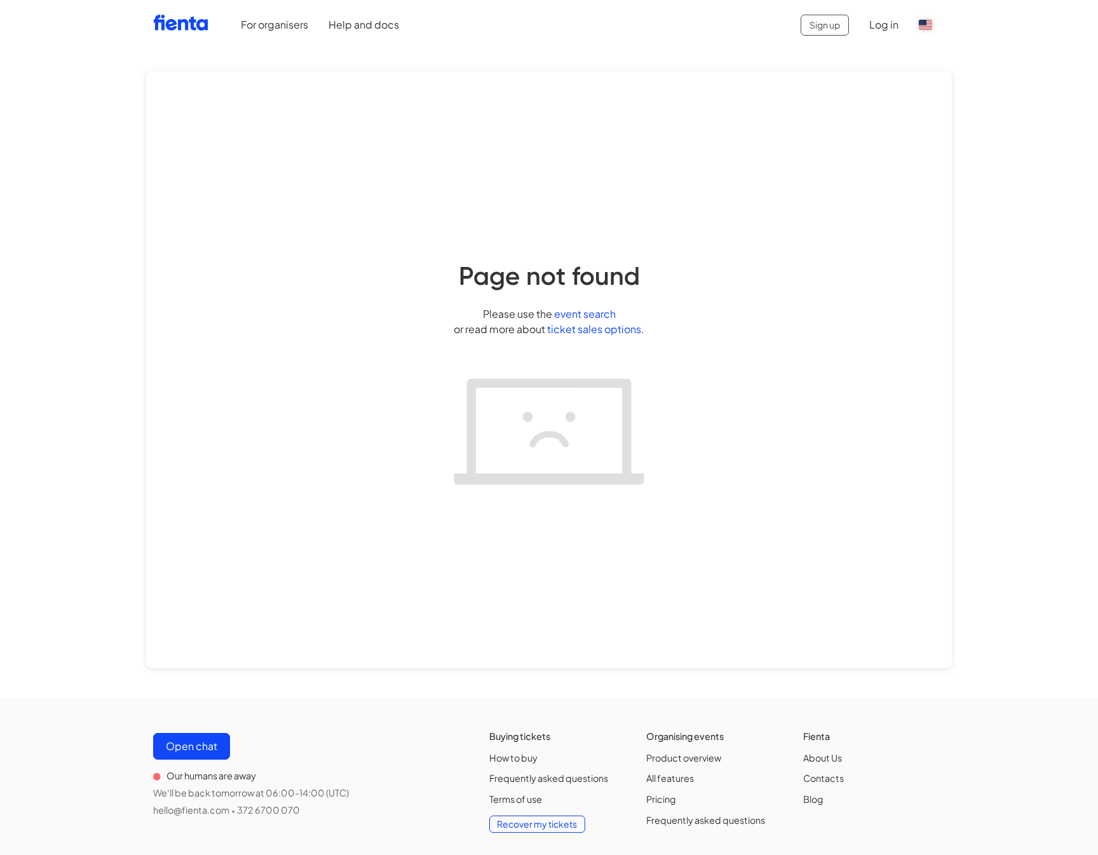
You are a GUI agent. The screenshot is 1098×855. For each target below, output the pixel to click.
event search (585, 313)
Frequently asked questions (548, 778)
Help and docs (364, 24)
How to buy (513, 757)
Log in (883, 24)
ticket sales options (594, 329)
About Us (822, 757)
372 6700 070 (268, 810)
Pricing (661, 799)
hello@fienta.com (191, 810)
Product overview (683, 757)
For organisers (274, 24)
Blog (813, 799)
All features (670, 778)
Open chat (191, 746)
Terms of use (515, 799)
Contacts (823, 778)
